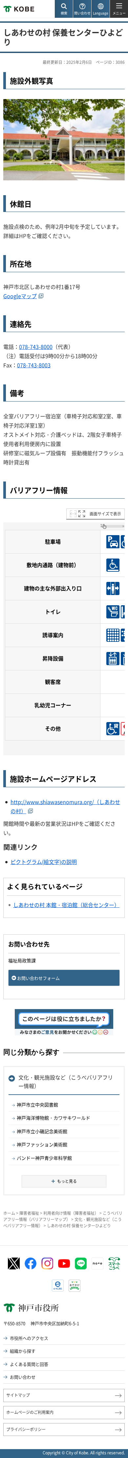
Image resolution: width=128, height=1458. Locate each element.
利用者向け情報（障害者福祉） (70, 1213)
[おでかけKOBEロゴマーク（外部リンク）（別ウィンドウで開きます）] (74, 1286)
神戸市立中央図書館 (37, 1104)
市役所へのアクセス (29, 1338)
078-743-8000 (36, 347)
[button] (63, 9)
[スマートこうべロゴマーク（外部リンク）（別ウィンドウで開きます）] (114, 1263)
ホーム (9, 1213)
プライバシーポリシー (26, 1429)
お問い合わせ (22, 1377)
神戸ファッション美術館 (42, 1144)
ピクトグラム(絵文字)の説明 (44, 862)
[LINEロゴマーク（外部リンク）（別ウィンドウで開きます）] (81, 1263)
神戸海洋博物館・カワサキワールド (53, 1117)
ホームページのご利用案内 (29, 1412)
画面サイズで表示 (105, 514)
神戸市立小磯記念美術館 (42, 1131)
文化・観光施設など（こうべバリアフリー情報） (65, 1081)
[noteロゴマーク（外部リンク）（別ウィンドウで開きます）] (97, 1263)
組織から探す (22, 1351)
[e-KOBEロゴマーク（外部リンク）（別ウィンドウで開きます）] (58, 1285)
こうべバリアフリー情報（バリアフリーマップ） (62, 1216)
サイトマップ (18, 1395)
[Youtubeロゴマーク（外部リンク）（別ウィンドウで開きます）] (64, 1263)
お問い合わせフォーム (38, 978)
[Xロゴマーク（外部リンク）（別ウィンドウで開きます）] (14, 1264)
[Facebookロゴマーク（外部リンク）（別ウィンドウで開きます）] (30, 1263)
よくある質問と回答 (29, 1364)
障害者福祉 (29, 1213)
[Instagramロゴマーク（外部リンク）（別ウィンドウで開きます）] (47, 1263)
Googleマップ (20, 296)
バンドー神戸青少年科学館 (44, 1158)
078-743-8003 (34, 365)
